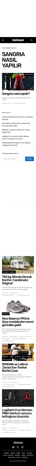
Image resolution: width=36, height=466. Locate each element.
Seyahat (5, 272)
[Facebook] (13, 447)
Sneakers (6, 314)
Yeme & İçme (29, 74)
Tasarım (12, 272)
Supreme (11, 457)
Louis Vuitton (8, 455)
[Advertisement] (18, 18)
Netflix (17, 455)
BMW (18, 453)
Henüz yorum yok (26, 336)
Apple (13, 453)
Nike (23, 455)
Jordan (29, 453)
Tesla (18, 457)
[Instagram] (22, 447)
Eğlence (5, 356)
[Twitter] (17, 447)
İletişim (25, 457)
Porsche (30, 455)
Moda (11, 356)
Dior (23, 453)
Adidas (6, 453)
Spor (23, 356)
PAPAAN (4, 293)
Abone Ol (29, 159)
